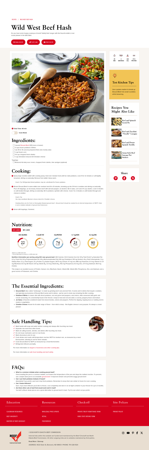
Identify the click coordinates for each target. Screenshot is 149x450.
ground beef (46, 377)
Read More (32, 441)
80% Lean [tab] (26, 230)
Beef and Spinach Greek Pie (129, 121)
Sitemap (40, 441)
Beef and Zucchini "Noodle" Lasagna (129, 132)
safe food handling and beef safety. (41, 352)
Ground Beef (24, 145)
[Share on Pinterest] (116, 178)
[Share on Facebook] (124, 178)
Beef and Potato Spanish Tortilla (128, 143)
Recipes (14, 19)
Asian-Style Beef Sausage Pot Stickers (128, 155)
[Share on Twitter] (133, 178)
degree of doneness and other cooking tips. (45, 348)
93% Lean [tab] (16, 230)
